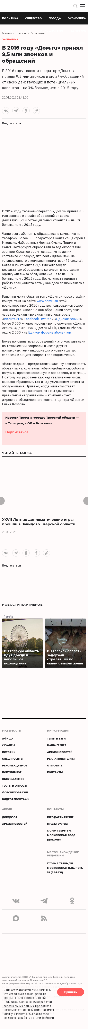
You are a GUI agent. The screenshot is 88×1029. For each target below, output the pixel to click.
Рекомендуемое (14, 765)
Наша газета (57, 745)
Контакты (55, 772)
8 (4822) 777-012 (57, 823)
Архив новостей (59, 752)
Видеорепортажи (15, 799)
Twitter (45, 319)
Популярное (11, 772)
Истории (9, 752)
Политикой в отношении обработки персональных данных (28, 1004)
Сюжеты (8, 745)
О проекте (54, 765)
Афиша (7, 738)
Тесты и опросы (14, 785)
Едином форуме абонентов (49, 332)
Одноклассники (68, 319)
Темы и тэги (56, 738)
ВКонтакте (12, 319)
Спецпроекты (12, 758)
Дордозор (9, 817)
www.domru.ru (47, 301)
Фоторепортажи (15, 792)
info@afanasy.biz (60, 817)
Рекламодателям (61, 758)
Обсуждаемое (13, 779)
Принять (70, 992)
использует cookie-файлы (26, 994)
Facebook (31, 319)
